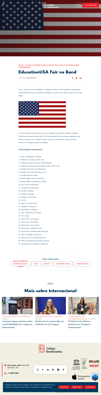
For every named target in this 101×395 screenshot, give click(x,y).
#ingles (47, 264)
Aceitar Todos (90, 387)
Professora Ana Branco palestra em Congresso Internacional (79, 324)
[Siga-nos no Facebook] (43, 370)
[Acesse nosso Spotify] (58, 370)
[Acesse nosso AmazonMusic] (63, 370)
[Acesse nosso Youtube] (53, 370)
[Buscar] (79, 5)
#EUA (36, 264)
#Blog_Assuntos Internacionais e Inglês (20, 264)
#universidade (82, 264)
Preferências (64, 387)
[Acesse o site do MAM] (94, 362)
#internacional (63, 264)
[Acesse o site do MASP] (94, 365)
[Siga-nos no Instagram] (38, 370)
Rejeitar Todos (77, 387)
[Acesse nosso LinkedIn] (48, 370)
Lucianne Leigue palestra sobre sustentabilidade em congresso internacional (17, 324)
